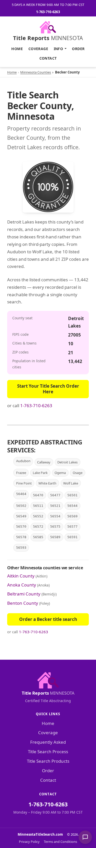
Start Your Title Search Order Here (48, 389)
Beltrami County (23, 594)
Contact (48, 58)
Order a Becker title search (48, 619)
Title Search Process (48, 751)
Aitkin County (21, 576)
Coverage (38, 48)
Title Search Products (48, 761)
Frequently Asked (48, 742)
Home (17, 48)
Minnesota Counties (35, 72)
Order (78, 48)
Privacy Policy (29, 841)
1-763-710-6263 (48, 12)
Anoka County (21, 585)
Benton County (22, 603)
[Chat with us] (85, 837)
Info (58, 48)
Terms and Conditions (60, 841)
